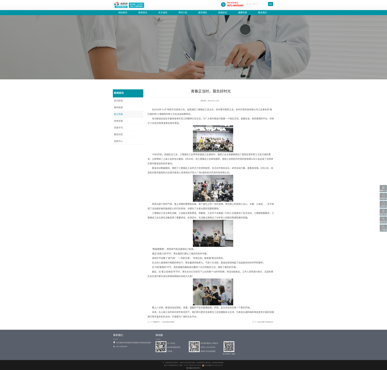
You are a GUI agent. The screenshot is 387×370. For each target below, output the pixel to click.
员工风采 (118, 114)
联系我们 (262, 12)
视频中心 (118, 141)
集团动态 (118, 134)
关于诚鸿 (162, 12)
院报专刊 (118, 127)
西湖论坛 (222, 12)
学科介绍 (182, 12)
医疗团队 (202, 12)
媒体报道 (118, 107)
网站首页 (122, 12)
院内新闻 (118, 100)
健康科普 (242, 12)
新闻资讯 (142, 12)
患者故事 (118, 121)
